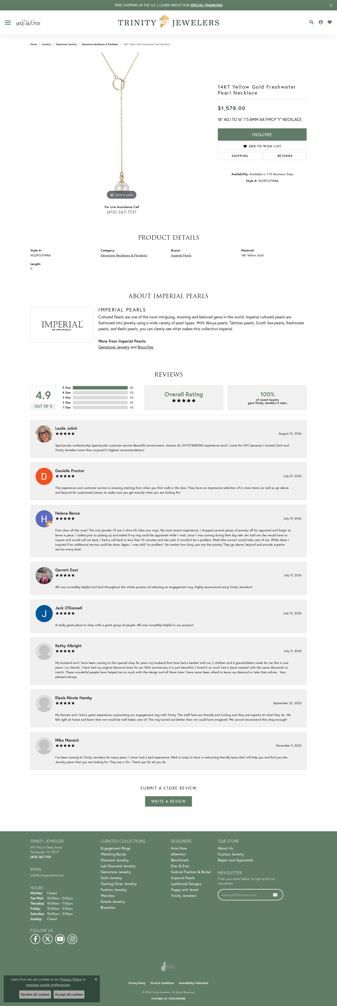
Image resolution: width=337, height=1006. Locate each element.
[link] (28, 22)
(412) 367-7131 (121, 211)
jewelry (46, 44)
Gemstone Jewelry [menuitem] (116, 871)
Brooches (145, 346)
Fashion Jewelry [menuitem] (114, 889)
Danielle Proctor (69, 470)
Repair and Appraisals (235, 859)
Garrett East (66, 569)
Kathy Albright (68, 645)
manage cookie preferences (48, 985)
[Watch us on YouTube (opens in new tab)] (60, 939)
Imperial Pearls (181, 255)
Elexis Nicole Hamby (73, 697)
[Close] (331, 5)
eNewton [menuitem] (178, 853)
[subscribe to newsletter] (275, 894)
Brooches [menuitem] (108, 907)
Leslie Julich (66, 428)
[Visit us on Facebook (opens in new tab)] (35, 939)
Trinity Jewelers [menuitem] (184, 895)
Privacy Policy (137, 983)
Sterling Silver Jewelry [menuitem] (119, 883)
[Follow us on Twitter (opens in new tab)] (48, 939)
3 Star (66, 397)
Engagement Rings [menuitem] (116, 848)
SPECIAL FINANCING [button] (206, 5)
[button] (311, 22)
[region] (122, 127)
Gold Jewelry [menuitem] (111, 877)
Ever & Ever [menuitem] (180, 865)
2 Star (66, 402)
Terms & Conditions (162, 983)
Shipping (240, 156)
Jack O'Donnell (68, 607)
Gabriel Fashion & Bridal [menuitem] (191, 871)
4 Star (66, 392)
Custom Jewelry (231, 853)
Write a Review (168, 801)
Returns (285, 156)
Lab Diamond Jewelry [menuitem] (118, 865)
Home (33, 44)
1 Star (67, 407)
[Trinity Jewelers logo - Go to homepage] (169, 22)
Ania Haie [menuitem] (179, 848)
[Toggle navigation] (7, 22)
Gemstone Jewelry (66, 44)
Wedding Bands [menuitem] (113, 853)
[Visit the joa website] (168, 966)
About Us (225, 848)
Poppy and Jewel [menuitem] (184, 889)
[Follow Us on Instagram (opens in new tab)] (72, 939)
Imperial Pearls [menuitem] (183, 877)
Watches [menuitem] (108, 895)
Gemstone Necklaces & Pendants (100, 44)
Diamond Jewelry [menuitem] (115, 859)
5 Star (66, 387)
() (131, 387)
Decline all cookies (35, 994)
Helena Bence (67, 513)
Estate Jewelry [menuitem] (113, 901)
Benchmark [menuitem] (179, 859)
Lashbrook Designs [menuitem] (186, 883)
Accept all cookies (69, 994)
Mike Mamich (67, 740)
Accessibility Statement (193, 983)
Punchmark (177, 998)
